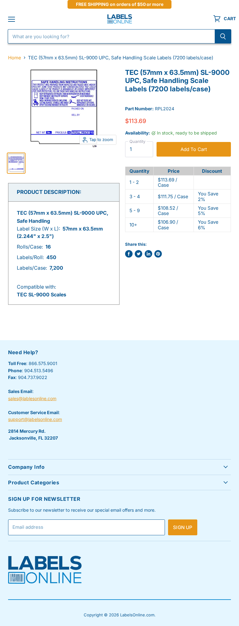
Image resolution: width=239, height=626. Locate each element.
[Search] (223, 36)
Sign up (182, 527)
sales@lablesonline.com (32, 398)
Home (14, 57)
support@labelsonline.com (35, 419)
